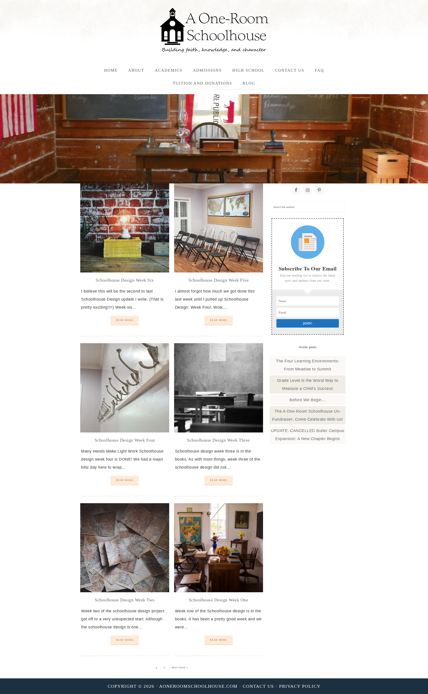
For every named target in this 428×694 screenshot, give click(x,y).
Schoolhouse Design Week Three (218, 440)
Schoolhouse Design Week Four (125, 440)
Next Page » (180, 667)
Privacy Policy (300, 686)
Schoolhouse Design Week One (218, 599)
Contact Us (258, 686)
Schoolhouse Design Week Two (125, 599)
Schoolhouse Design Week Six (125, 280)
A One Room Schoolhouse (214, 30)
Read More (124, 320)
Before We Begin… (308, 400)
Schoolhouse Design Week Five (218, 280)
